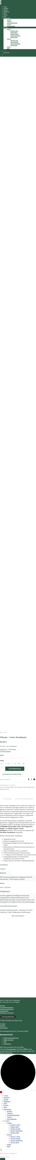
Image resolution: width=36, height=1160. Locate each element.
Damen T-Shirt (14, 31)
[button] (4, 51)
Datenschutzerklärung (10, 1038)
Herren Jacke (13, 45)
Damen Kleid (13, 32)
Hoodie (5, 10)
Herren (9, 39)
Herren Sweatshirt (15, 43)
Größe (2, 760)
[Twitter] (32, 780)
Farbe (2, 755)
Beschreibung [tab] (7, 799)
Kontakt (2, 1006)
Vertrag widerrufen (8, 1017)
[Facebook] (29, 780)
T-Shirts (2, 1024)
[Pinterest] (34, 780)
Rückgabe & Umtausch (7, 1013)
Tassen (9, 24)
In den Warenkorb (15, 769)
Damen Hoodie (14, 34)
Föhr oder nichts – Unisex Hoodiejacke (8, 945)
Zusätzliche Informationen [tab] (24, 799)
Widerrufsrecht (8, 1040)
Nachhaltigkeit (4, 1011)
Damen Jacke (13, 37)
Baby (8, 48)
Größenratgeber (5, 751)
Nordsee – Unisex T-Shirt (27, 982)
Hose (4, 16)
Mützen (9, 19)
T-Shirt (5, 7)
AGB (4, 1042)
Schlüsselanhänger (12, 23)
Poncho (5, 15)
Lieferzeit (3, 749)
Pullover (2, 1026)
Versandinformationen (6, 1007)
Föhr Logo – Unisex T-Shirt (8, 982)
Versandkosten (12, 746)
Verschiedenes (11, 26)
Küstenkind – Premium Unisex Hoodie (27, 945)
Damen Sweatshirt (15, 35)
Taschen (9, 21)
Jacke (4, 13)
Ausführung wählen (8, 952)
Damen (9, 29)
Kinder (8, 47)
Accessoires (6, 18)
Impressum (7, 1044)
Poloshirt (5, 8)
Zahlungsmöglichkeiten (7, 1009)
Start (1, 732)
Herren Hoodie (14, 42)
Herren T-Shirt (14, 40)
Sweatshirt (6, 11)
